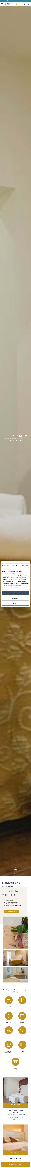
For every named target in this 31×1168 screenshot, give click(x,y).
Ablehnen (15, 603)
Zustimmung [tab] (5, 565)
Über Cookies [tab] (25, 565)
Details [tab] (15, 565)
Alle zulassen (15, 593)
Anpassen (14, 598)
